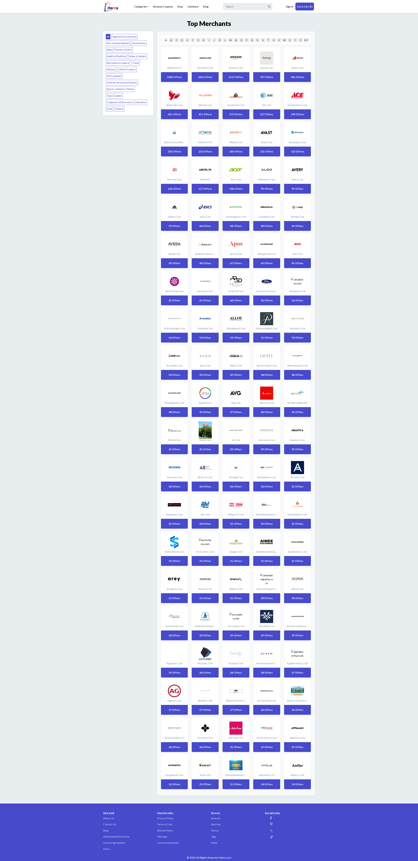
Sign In (289, 6)
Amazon (215, 818)
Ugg (213, 836)
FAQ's (106, 848)
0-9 (306, 40)
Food (109, 108)
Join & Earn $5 (305, 6)
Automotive (139, 43)
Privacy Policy (165, 818)
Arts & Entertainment (118, 43)
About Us (108, 818)
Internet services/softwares (122, 82)
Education (141, 102)
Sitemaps (162, 836)
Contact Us (109, 824)
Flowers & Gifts (123, 49)
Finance (119, 108)
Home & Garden (137, 56)
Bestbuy (216, 824)
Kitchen (111, 69)
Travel (135, 63)
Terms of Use (164, 824)
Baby (109, 49)
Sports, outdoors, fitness (120, 89)
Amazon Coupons (163, 6)
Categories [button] (140, 6)
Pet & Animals (114, 76)
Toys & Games (114, 95)
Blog (206, 6)
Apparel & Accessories (125, 36)
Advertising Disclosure (116, 836)
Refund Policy (165, 830)
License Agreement (114, 842)
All (108, 36)
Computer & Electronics (119, 102)
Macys (215, 830)
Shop (180, 6)
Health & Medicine (116, 56)
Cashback (193, 6)
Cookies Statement (168, 842)
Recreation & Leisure (118, 63)
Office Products (127, 69)
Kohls (214, 842)
